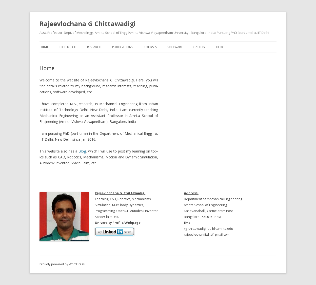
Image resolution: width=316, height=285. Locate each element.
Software (174, 47)
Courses (150, 47)
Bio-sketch (67, 47)
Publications (122, 47)
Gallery (199, 47)
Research (94, 47)
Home (44, 47)
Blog (220, 47)
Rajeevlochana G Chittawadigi (88, 23)
